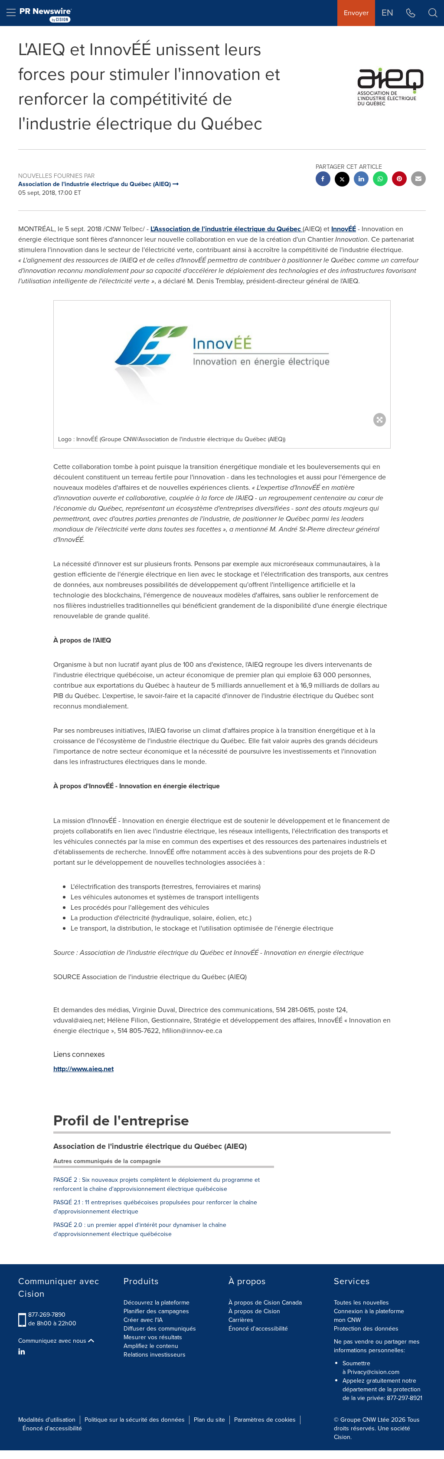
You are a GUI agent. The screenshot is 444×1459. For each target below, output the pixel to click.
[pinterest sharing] (399, 179)
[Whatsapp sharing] (380, 179)
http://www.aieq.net (83, 1069)
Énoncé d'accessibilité (258, 1328)
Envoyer (356, 13)
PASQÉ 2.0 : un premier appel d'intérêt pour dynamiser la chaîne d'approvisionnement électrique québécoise (139, 1229)
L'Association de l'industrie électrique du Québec (226, 229)
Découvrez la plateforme (156, 1302)
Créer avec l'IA (143, 1320)
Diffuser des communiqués (160, 1328)
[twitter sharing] (342, 180)
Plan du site (209, 1419)
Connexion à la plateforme (369, 1311)
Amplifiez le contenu (151, 1346)
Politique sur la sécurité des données (135, 1419)
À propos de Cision (254, 1311)
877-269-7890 (46, 1314)
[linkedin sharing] (361, 179)
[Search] (433, 13)
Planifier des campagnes (156, 1311)
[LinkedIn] (22, 1352)
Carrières (241, 1320)
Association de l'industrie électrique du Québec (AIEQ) (150, 1146)
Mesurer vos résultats (153, 1337)
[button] (222, 366)
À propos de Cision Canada (265, 1302)
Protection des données (366, 1328)
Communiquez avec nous (53, 1341)
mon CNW (347, 1320)
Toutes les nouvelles (361, 1302)
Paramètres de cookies (265, 1419)
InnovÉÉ (343, 229)
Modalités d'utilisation (46, 1419)
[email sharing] (418, 179)
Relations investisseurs (155, 1354)
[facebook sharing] (323, 179)
